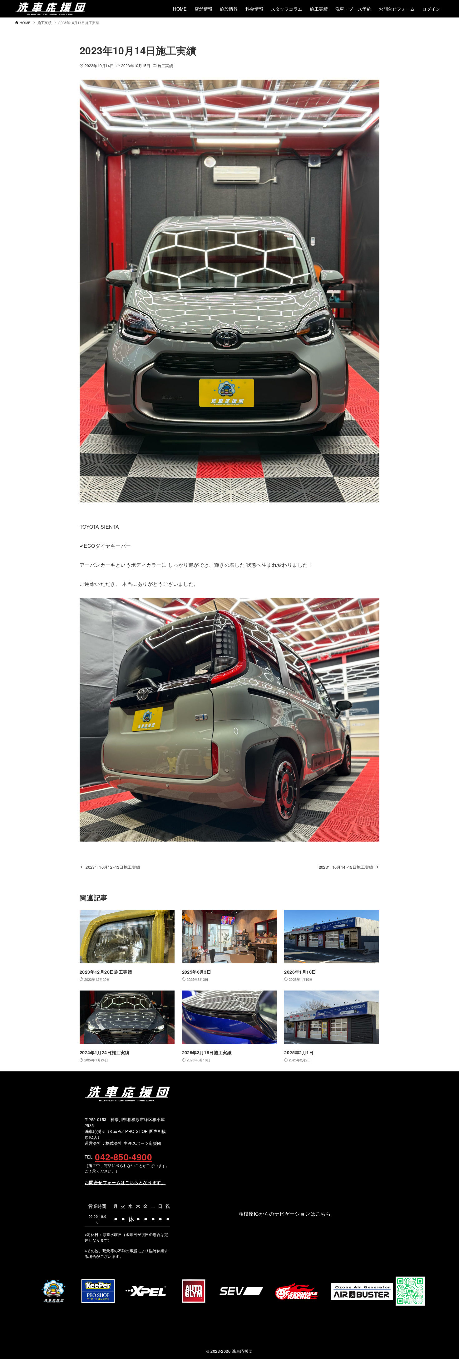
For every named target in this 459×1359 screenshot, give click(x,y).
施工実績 (165, 65)
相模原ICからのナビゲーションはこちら (285, 1213)
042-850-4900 (123, 1157)
